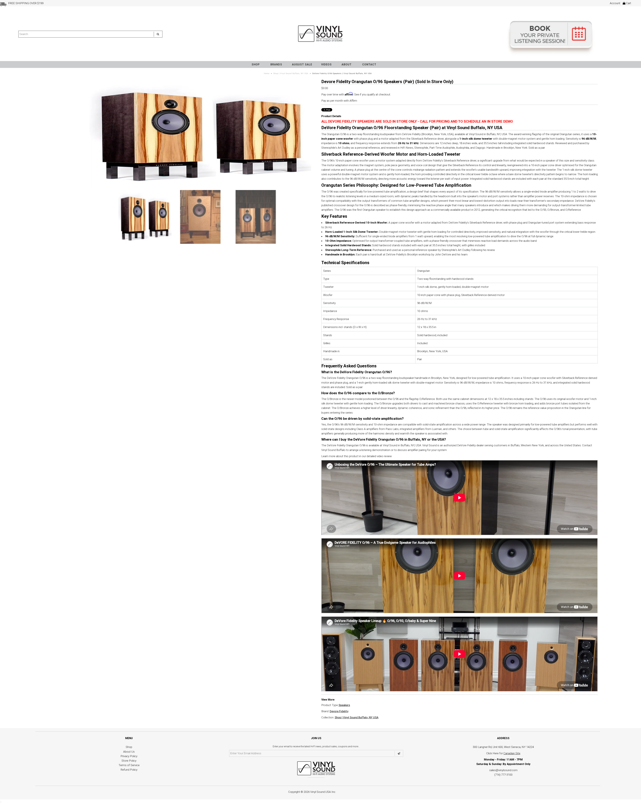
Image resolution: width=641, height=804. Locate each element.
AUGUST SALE (302, 64)
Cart (628, 3)
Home (266, 73)
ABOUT (347, 64)
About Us (129, 751)
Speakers (344, 705)
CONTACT (369, 64)
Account (615, 3)
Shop (129, 747)
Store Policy (129, 760)
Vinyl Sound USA (320, 791)
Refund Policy (129, 769)
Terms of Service (129, 765)
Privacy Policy (129, 756)
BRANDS (276, 64)
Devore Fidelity (339, 711)
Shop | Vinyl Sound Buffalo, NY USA (290, 73)
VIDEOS (326, 64)
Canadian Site (511, 753)
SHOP (256, 64)
